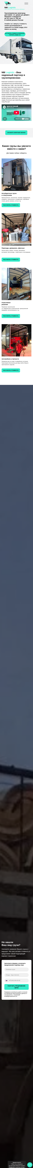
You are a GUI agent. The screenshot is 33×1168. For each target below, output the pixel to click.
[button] (14, 34)
